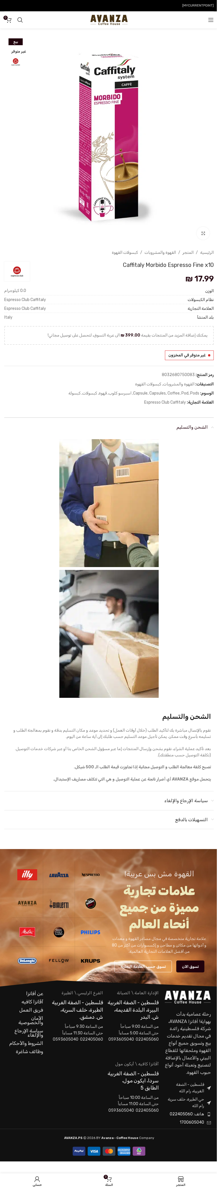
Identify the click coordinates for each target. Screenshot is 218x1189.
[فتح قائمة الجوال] (211, 20)
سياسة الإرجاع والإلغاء (28, 1033)
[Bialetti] (58, 903)
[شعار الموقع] (109, 19)
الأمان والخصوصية (30, 1020)
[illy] (27, 874)
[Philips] (90, 932)
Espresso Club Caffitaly (165, 402)
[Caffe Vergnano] (90, 903)
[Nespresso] (90, 874)
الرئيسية (207, 252)
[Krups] (90, 961)
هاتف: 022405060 (187, 1114)
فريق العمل (31, 1010)
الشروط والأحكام (26, 1043)
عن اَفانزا (34, 993)
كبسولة (74, 393)
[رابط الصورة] (187, 997)
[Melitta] (27, 932)
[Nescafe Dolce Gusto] (58, 932)
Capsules (157, 393)
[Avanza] (27, 903)
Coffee (173, 393)
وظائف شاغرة (29, 1051)
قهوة (103, 393)
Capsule (140, 393)
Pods (194, 393)
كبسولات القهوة (125, 252)
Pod (184, 393)
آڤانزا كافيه (32, 1002)
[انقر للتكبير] (203, 233)
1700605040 (192, 1122)
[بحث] (20, 20)
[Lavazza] (58, 874)
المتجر (188, 252)
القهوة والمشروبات (160, 252)
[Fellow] (58, 961)
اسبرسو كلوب (119, 393)
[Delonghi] (27, 961)
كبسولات (89, 393)
